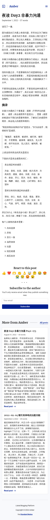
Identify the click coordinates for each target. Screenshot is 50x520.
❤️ (9, 273)
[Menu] (46, 6)
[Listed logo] (3, 6)
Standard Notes (26, 514)
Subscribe (25, 307)
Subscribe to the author (25, 288)
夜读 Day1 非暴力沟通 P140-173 (20, 331)
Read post (8, 406)
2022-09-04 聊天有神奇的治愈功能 (22, 415)
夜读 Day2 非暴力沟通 (21, 15)
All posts (44, 322)
